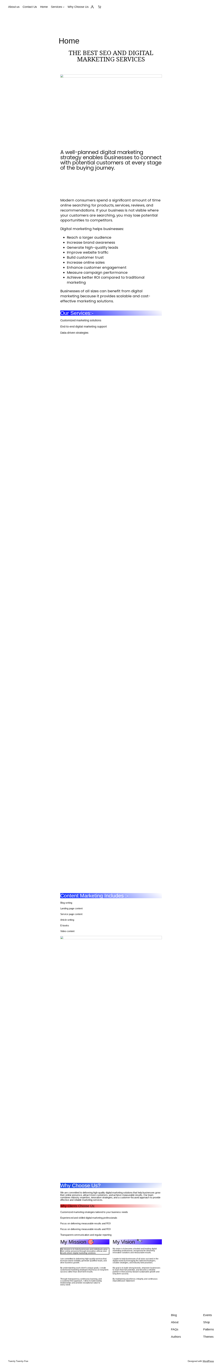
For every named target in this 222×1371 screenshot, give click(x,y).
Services (56, 6)
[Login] (92, 7)
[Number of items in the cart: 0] (99, 7)
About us (14, 6)
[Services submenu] (64, 7)
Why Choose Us (78, 6)
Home (44, 6)
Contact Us (30, 6)
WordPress (208, 1361)
